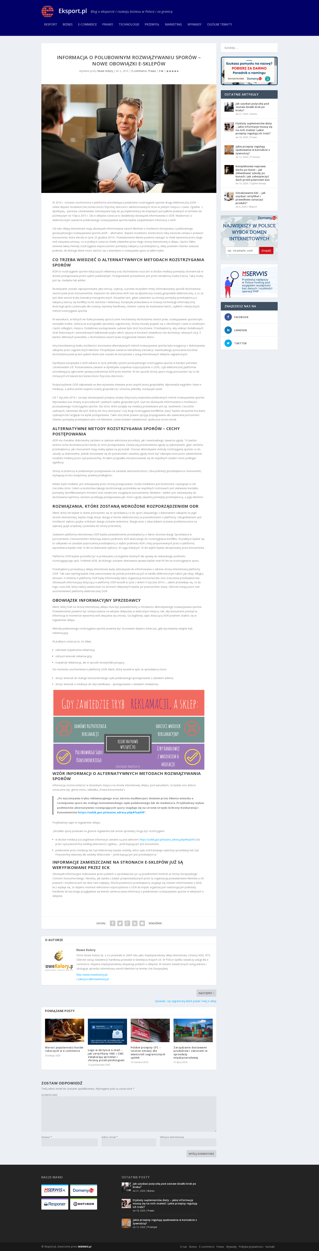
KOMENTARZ (49, 1095)
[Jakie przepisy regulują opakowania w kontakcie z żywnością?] (229, 150)
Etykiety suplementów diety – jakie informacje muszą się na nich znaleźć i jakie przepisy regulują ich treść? (254, 128)
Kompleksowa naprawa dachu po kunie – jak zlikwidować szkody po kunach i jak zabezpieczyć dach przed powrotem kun (253, 172)
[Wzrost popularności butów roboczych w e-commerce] (64, 1030)
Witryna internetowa (172, 1137)
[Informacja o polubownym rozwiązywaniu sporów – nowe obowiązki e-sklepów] (128, 138)
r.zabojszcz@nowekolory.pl (92, 979)
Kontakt (270, 1246)
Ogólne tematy (219, 24)
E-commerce (87, 24)
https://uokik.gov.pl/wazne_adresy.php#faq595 (111, 812)
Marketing (173, 24)
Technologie (129, 24)
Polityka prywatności (251, 1246)
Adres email (110, 1137)
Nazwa (46, 1137)
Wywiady (195, 24)
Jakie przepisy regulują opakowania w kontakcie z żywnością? (253, 150)
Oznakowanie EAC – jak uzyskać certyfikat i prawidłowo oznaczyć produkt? (250, 198)
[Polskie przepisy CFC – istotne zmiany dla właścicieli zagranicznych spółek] (150, 1030)
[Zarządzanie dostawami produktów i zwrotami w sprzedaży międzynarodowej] (193, 1030)
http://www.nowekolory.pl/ (92, 974)
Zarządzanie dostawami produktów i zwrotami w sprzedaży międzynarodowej (190, 1052)
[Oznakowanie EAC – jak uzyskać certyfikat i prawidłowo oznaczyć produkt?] (229, 196)
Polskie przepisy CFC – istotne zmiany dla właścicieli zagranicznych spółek (148, 1052)
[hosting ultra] (249, 281)
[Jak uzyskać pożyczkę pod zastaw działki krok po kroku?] (229, 107)
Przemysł (152, 24)
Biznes (68, 24)
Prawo (107, 24)
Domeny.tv (267, 218)
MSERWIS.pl (84, 1246)
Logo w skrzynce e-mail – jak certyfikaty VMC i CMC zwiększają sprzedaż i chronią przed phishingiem (106, 1055)
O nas (183, 1246)
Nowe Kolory (105, 71)
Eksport (50, 24)
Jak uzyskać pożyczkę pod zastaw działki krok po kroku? (252, 107)
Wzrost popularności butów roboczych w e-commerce (64, 1049)
